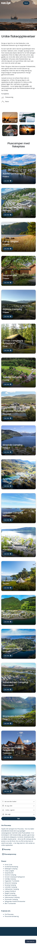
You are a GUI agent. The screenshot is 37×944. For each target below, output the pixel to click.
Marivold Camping (11, 895)
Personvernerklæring (12, 916)
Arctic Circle (8, 865)
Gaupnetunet (9, 873)
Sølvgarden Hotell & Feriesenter (15, 901)
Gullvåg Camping (10, 879)
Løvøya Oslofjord (10, 891)
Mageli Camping (10, 893)
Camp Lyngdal (9, 871)
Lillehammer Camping (12, 889)
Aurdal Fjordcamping (11, 867)
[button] (10, 117)
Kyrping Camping (10, 885)
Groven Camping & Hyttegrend (15, 877)
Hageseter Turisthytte (12, 881)
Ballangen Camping (11, 869)
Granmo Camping (10, 875)
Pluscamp (20, 829)
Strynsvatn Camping (11, 899)
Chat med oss (30, 941)
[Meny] (34, 3)
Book (26, 3)
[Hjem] (6, 3)
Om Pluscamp (9, 914)
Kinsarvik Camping (11, 883)
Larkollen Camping (11, 887)
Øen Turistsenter (10, 903)
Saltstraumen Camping (12, 897)
